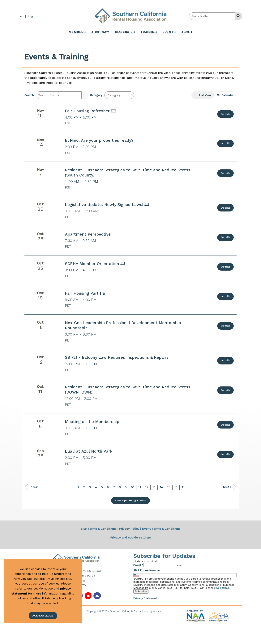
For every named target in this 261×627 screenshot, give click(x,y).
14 (161, 487)
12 (146, 487)
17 (183, 487)
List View (204, 95)
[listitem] (23, 16)
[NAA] (196, 617)
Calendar (226, 95)
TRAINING (148, 32)
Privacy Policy (129, 528)
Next (227, 487)
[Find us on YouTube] (88, 595)
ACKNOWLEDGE (42, 615)
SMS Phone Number (146, 570)
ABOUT (187, 32)
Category (96, 95)
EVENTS (169, 32)
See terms (222, 587)
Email (138, 565)
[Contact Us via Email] (97, 595)
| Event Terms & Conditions (160, 528)
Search (29, 95)
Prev (34, 487)
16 (176, 487)
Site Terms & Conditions (98, 528)
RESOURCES (125, 32)
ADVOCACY (100, 32)
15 (168, 487)
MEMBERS (77, 32)
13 (154, 487)
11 (139, 487)
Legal (170, 611)
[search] (85, 95)
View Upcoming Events (130, 500)
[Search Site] (237, 15)
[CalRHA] (218, 617)
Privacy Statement (145, 598)
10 (132, 487)
